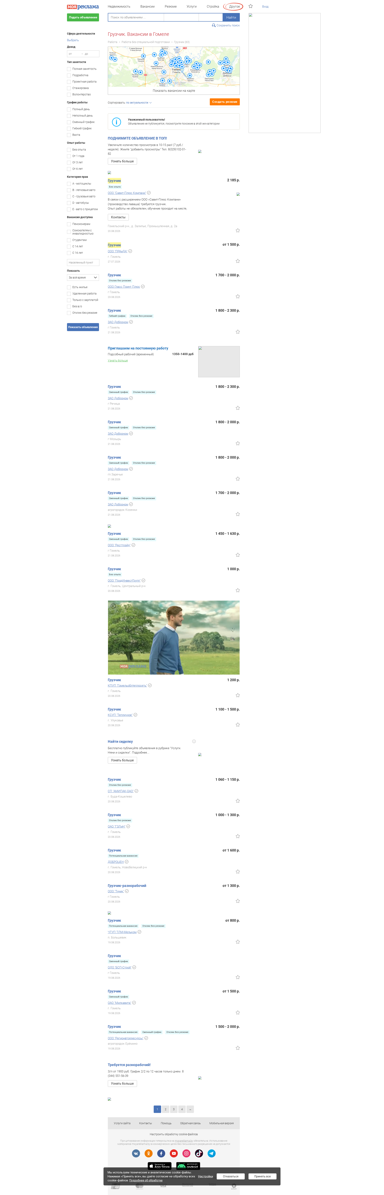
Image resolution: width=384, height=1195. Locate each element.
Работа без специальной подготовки (146, 42)
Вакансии (147, 6)
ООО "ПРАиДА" (117, 251)
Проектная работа (84, 81)
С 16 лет (77, 252)
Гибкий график (82, 128)
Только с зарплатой (85, 299)
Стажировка (80, 88)
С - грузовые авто (83, 196)
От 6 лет (77, 168)
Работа (112, 42)
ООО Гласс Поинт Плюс (124, 287)
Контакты (145, 1123)
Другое (234, 6)
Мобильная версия (221, 1123)
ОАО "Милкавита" (119, 1003)
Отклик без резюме (84, 312)
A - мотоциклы (81, 183)
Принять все (262, 1176)
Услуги (192, 6)
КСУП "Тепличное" (120, 715)
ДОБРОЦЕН (116, 862)
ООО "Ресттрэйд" (119, 545)
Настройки (205, 1176)
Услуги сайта (122, 1123)
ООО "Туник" (116, 891)
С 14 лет (77, 246)
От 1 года (78, 156)
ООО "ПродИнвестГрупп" (124, 580)
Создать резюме (224, 102)
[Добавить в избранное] (238, 230)
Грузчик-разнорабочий (127, 886)
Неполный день (82, 115)
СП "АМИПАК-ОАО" (121, 791)
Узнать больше (122, 161)
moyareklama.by (184, 1140)
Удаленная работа (84, 293)
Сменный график (83, 122)
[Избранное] (251, 6)
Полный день (81, 109)
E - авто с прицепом (85, 209)
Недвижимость (119, 6)
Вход (265, 6)
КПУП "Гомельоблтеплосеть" (127, 685)
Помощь (166, 1123)
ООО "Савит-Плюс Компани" (127, 193)
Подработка (80, 75)
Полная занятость (84, 68)
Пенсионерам (81, 224)
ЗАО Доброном (118, 322)
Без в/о (77, 306)
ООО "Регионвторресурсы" (125, 1038)
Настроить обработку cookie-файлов (174, 1134)
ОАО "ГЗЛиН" (116, 826)
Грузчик (179, 42)
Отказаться (230, 1176)
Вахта (76, 134)
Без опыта (79, 149)
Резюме (171, 6)
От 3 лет (77, 162)
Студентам (79, 240)
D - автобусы (80, 202)
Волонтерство (81, 94)
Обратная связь (190, 1123)
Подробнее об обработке (146, 1180)
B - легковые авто (83, 190)
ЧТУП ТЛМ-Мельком (122, 932)
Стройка (213, 6)
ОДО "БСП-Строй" (119, 967)
